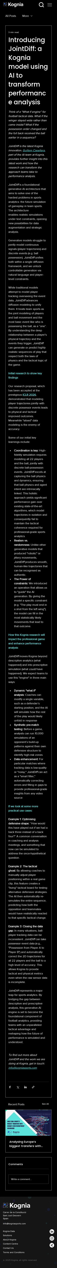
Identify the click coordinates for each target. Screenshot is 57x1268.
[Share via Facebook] (9, 1087)
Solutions (7, 1235)
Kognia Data (9, 1231)
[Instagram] (52, 1238)
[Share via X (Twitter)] (17, 1087)
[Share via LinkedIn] (25, 1087)
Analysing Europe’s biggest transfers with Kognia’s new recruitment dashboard (27, 1144)
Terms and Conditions (14, 1252)
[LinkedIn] (52, 1231)
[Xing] (52, 1245)
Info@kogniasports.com (14, 1223)
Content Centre (10, 1243)
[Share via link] (33, 1087)
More (25, 15)
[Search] (41, 5)
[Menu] (50, 5)
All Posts (10, 15)
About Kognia (9, 1239)
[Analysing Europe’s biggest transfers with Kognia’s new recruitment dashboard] (28, 1123)
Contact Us (8, 1248)
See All (45, 1104)
